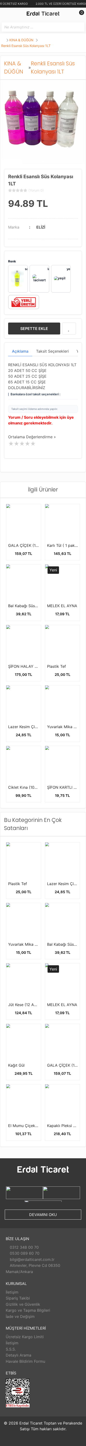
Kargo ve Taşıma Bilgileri (28, 1310)
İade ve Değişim (20, 1316)
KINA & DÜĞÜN (21, 40)
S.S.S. (11, 1349)
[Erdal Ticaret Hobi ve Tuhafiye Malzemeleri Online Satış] (43, 14)
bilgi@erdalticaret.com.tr (31, 1259)
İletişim (12, 1292)
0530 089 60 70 (24, 1253)
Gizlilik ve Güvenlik (23, 1304)
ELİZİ (40, 227)
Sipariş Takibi (18, 1298)
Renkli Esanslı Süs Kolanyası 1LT (26, 46)
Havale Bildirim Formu (25, 1361)
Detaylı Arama (18, 1355)
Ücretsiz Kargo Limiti (25, 1336)
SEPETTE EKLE (34, 328)
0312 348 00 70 (24, 1247)
